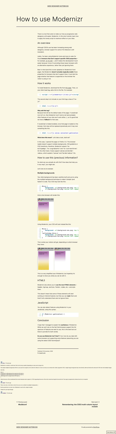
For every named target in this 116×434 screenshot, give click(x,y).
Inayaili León (42, 353)
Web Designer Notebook (58, 6)
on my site (49, 61)
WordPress (96, 427)
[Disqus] (58, 377)
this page (68, 88)
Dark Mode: (110, 432)
